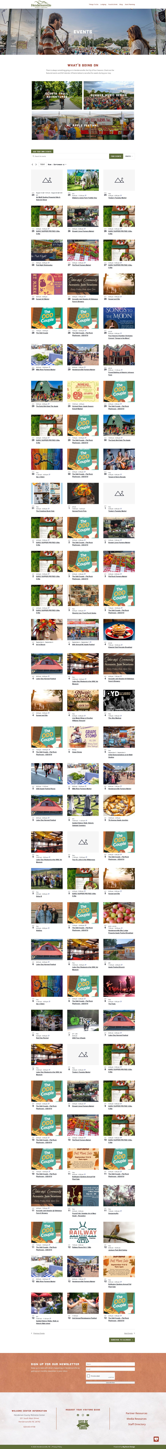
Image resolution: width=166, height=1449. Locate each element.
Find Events (116, 156)
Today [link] (42, 164)
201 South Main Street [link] (29, 1418)
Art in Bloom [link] (40, 644)
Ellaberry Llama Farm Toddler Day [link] (84, 198)
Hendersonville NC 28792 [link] (29, 1421)
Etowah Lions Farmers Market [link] (83, 231)
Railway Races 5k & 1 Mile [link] (81, 1247)
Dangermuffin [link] (113, 1213)
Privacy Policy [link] (57, 1447)
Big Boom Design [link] (129, 1447)
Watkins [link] (39, 930)
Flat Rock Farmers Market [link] (81, 265)
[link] (41, 4)
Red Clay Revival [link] (42, 1038)
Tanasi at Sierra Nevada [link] (117, 477)
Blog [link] (121, 4)
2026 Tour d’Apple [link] (78, 1038)
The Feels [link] (111, 1004)
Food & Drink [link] (112, 4)
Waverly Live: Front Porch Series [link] (84, 613)
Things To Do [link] (93, 4)
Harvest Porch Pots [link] (79, 511)
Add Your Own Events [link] (42, 152)
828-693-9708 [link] (29, 1427)
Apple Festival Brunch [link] (116, 967)
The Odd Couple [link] (42, 333)
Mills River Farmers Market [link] (45, 369)
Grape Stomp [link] (77, 752)
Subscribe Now (110, 1382)
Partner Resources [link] (136, 1413)
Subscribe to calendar (121, 1340)
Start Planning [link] (130, 4)
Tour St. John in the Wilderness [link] (83, 859)
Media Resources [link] (136, 1418)
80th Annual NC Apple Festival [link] (83, 644)
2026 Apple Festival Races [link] (45, 789)
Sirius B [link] (39, 896)
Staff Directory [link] (137, 1424)
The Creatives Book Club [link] (45, 511)
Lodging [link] (103, 4)
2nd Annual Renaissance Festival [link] (84, 1318)
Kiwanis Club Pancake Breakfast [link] (120, 647)
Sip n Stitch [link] (40, 477)
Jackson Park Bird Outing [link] (117, 1250)
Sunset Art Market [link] (42, 299)
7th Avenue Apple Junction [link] (118, 820)
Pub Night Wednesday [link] (44, 265)
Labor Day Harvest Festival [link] (46, 679)
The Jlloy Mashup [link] (114, 718)
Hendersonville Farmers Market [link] (83, 369)
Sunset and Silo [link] (114, 299)
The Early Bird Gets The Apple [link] (47, 406)
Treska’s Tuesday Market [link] (117, 198)
